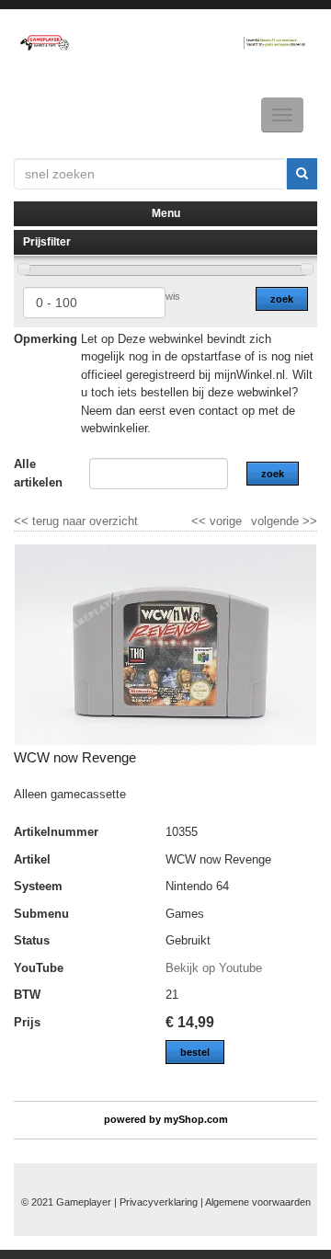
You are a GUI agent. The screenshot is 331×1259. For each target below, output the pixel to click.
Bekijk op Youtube (214, 968)
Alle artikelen (38, 473)
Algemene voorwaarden (258, 1201)
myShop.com (196, 1119)
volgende (284, 521)
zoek (281, 298)
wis (173, 296)
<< (200, 521)
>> (308, 521)
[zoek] (302, 173)
